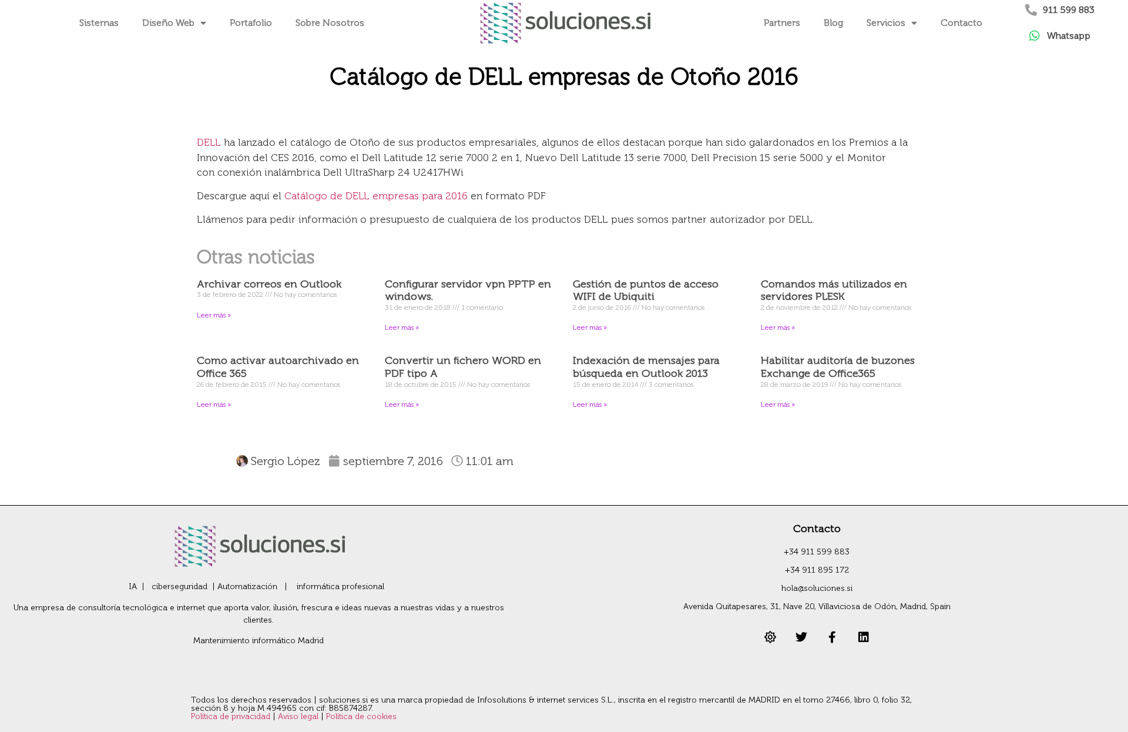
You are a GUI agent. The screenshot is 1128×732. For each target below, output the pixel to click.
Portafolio (251, 22)
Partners (782, 22)
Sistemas (99, 22)
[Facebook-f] (832, 637)
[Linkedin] (864, 637)
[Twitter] (801, 637)
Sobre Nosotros (330, 22)
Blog (833, 22)
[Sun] (770, 637)
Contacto (961, 22)
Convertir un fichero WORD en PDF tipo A (463, 367)
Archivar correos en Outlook (269, 284)
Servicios (886, 22)
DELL (209, 142)
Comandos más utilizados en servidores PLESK (834, 290)
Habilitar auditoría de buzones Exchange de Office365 (838, 367)
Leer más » (214, 315)
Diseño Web (168, 22)
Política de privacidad (232, 716)
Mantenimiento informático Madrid (258, 641)
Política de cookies (361, 716)
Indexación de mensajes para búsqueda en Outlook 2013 (646, 367)
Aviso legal (299, 716)
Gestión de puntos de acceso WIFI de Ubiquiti (646, 290)
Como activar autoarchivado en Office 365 (278, 367)
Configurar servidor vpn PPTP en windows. (468, 290)
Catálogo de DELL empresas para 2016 (376, 196)
